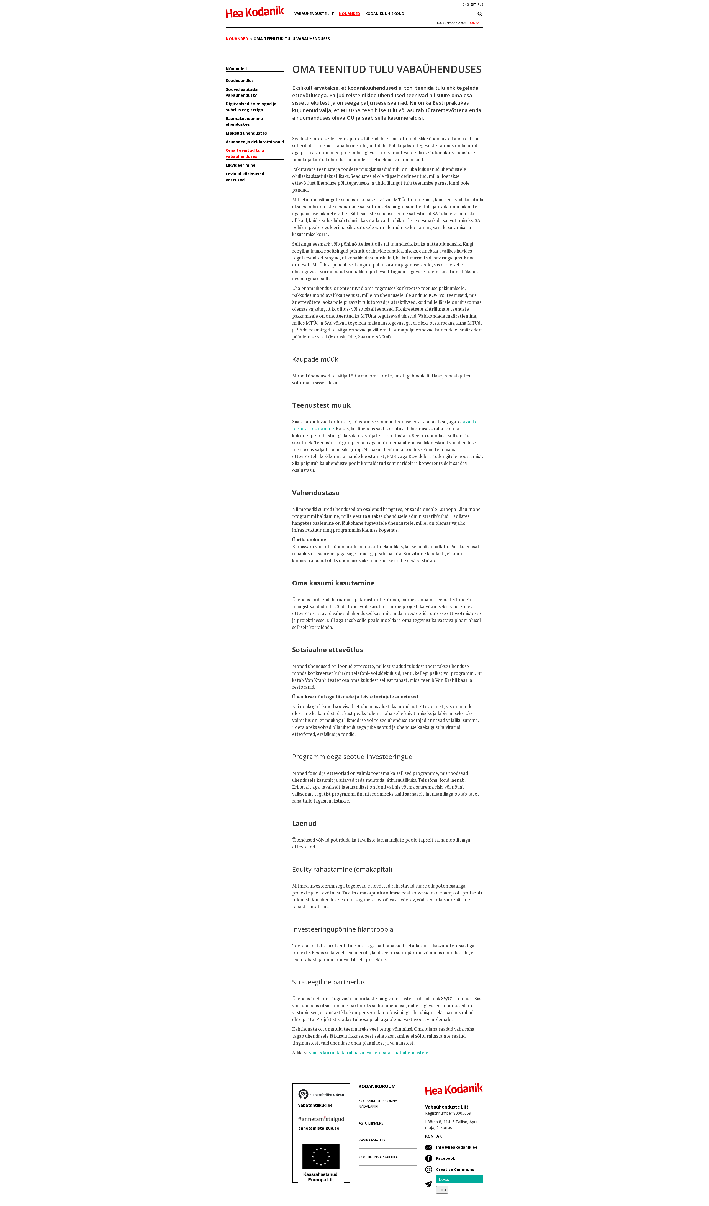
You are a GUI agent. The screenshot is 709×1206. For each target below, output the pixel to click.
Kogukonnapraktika (378, 1156)
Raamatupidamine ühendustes (244, 121)
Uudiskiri (476, 23)
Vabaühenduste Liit (314, 13)
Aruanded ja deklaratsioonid (255, 141)
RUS (480, 4)
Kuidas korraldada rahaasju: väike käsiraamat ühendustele (368, 1053)
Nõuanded (349, 13)
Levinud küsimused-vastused (246, 176)
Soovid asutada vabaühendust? (242, 92)
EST (473, 4)
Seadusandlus (240, 80)
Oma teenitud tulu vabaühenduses (291, 38)
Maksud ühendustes (246, 133)
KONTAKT (435, 1136)
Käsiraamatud (372, 1140)
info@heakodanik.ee (456, 1147)
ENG (466, 4)
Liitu (442, 1189)
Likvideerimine (240, 165)
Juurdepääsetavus (451, 23)
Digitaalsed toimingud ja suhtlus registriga (251, 106)
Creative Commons (455, 1169)
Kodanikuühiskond (384, 13)
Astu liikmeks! (371, 1123)
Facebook (445, 1158)
